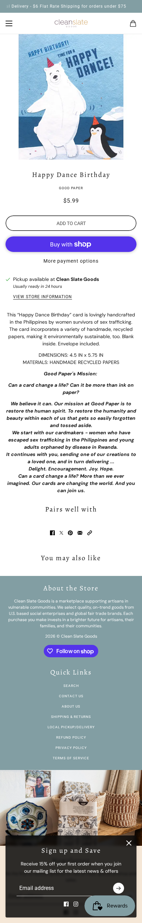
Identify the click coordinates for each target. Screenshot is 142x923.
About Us (71, 706)
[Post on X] (61, 533)
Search (71, 686)
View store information (42, 297)
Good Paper (71, 188)
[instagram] (76, 904)
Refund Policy (71, 737)
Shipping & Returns (71, 717)
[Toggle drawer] (9, 23)
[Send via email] (80, 533)
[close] (128, 843)
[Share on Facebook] (52, 533)
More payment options (71, 261)
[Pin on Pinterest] (70, 533)
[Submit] (118, 888)
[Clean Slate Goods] (71, 23)
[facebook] (66, 904)
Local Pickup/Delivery (71, 727)
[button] (89, 533)
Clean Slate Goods (77, 279)
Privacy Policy (71, 748)
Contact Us (71, 696)
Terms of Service (71, 758)
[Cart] (133, 23)
